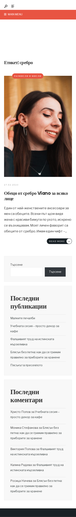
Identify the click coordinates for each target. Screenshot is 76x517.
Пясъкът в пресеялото (26, 365)
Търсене (16, 265)
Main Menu (14, 14)
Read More (60, 241)
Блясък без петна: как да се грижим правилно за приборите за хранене (36, 433)
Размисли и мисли (27, 76)
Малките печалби (22, 318)
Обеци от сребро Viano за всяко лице (36, 196)
